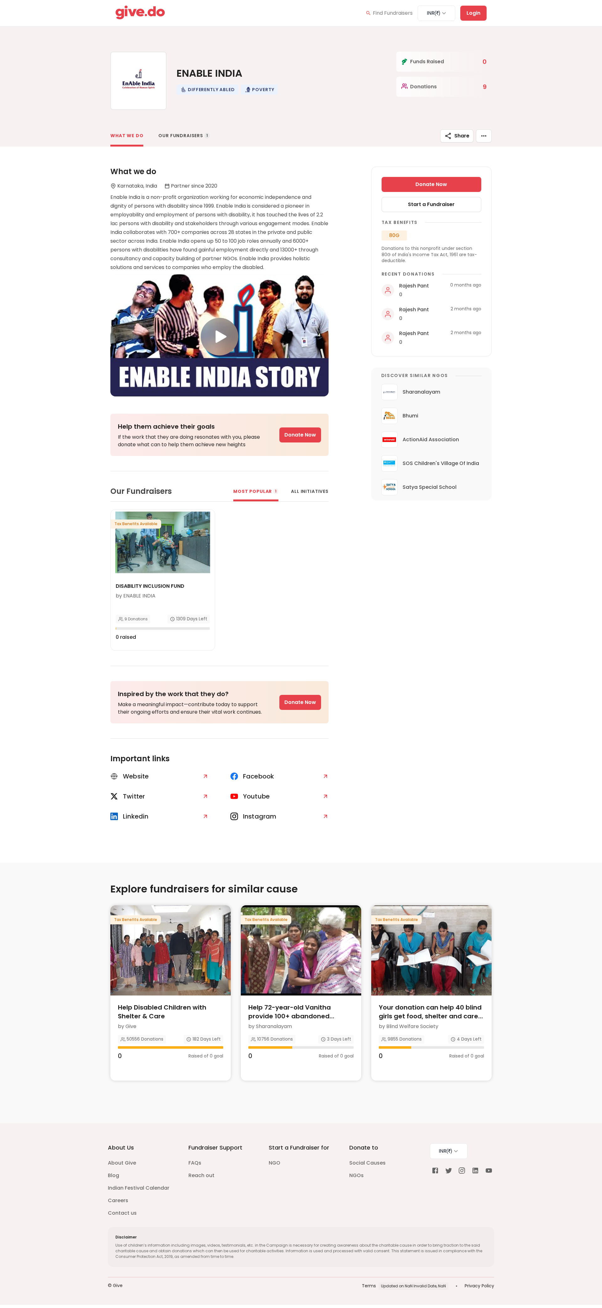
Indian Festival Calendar (138, 1188)
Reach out (201, 1175)
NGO (274, 1162)
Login (473, 13)
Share (461, 135)
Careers (118, 1200)
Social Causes (367, 1162)
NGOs (356, 1175)
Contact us (122, 1213)
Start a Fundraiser (431, 204)
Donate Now (300, 434)
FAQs (194, 1162)
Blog (113, 1175)
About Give (122, 1162)
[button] (207, 90)
